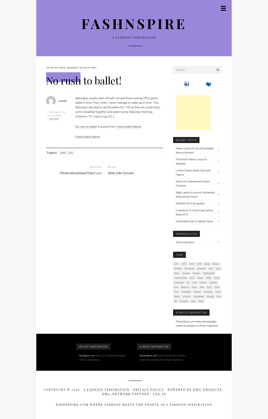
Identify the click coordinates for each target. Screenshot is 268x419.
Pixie (176, 292)
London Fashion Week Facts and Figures (193, 172)
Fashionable (208, 273)
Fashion (196, 273)
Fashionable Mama (129, 126)
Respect (197, 292)
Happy (200, 278)
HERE (208, 278)
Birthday (178, 268)
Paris (209, 287)
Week (200, 301)
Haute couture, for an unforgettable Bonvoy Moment (195, 150)
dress (176, 273)
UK (175, 301)
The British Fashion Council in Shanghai (191, 161)
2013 (191, 264)
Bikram (216, 264)
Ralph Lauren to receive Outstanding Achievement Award (195, 194)
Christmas (189, 268)
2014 (199, 264)
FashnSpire (134, 23)
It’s (188, 282)
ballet (63, 153)
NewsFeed (54, 119)
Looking (213, 282)
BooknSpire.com (148, 355)
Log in (159, 394)
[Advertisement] (193, 112)
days (211, 268)
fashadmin (63, 101)
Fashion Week (180, 278)
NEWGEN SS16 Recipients (190, 203)
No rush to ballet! (86, 126)
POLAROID (186, 292)
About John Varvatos (121, 173)
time (219, 296)
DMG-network (116, 394)
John (194, 282)
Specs (177, 296)
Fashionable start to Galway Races (194, 221)
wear (193, 301)
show (218, 292)
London (203, 282)
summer (187, 296)
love (176, 287)
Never (194, 287)
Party (217, 287)
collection (201, 268)
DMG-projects (207, 389)
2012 (184, 264)
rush (71, 153)
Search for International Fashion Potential (193, 183)
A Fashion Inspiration (106, 389)
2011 (176, 264)
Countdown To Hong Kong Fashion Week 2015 (194, 212)
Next (202, 287)
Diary (218, 268)
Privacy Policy (148, 389)
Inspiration (179, 282)
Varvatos (184, 301)
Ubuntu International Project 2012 (80, 173)
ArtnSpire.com (87, 355)
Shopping (208, 292)
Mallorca (185, 287)
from (192, 278)
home (216, 278)
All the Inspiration (185, 242)
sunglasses (199, 296)
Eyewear (186, 273)
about (207, 264)
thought (210, 296)
